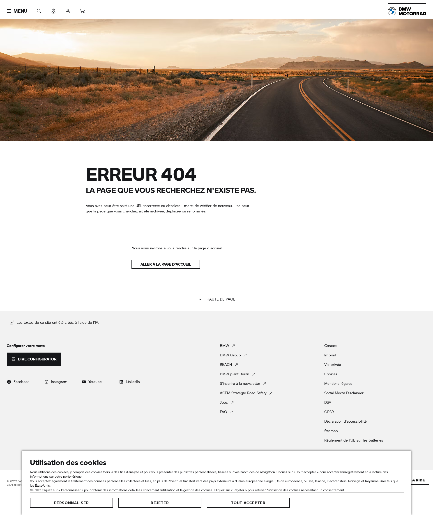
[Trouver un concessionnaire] (53, 9)
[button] (17, 11)
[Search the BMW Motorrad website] (39, 9)
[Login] (68, 9)
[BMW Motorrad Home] (407, 11)
